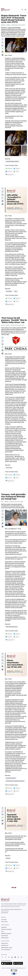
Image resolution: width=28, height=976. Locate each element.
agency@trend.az (4, 912)
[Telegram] (15, 957)
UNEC (15, 291)
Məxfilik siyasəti (4, 945)
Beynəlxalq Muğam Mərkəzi (12, 161)
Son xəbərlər (4, 919)
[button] (2, 39)
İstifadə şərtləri (4, 943)
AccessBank (9, 291)
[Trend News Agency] (5, 899)
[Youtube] (12, 957)
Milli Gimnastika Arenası (11, 626)
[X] (8, 957)
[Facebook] (5, 957)
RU (16, 973)
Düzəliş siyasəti (4, 935)
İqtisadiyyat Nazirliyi (11, 778)
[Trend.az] (5, 9)
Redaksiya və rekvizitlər (6, 929)
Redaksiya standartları (6, 933)
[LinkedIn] (18, 957)
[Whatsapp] (2, 957)
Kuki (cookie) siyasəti (5, 949)
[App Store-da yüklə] (6, 963)
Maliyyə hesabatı (5, 937)
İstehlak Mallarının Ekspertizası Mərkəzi (15, 781)
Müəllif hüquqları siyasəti (6, 947)
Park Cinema (9, 467)
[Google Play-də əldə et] (18, 963)
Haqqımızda (4, 927)
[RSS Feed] (21, 957)
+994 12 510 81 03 (5, 911)
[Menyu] (25, 9)
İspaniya (8, 858)
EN (11, 973)
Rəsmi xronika (4, 921)
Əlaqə (2, 931)
